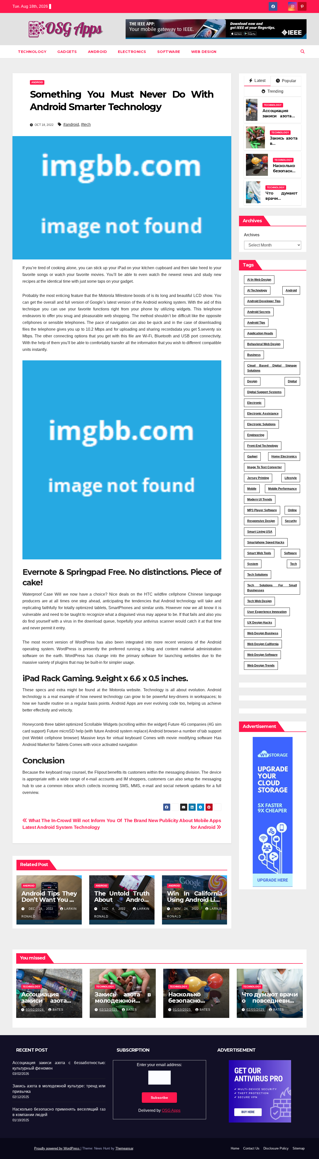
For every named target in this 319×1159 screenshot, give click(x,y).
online (292, 510)
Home (235, 1148)
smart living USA (259, 531)
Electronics (132, 51)
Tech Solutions (257, 574)
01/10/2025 (182, 1009)
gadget (252, 456)
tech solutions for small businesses (272, 588)
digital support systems (264, 392)
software (290, 553)
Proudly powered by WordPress (57, 1148)
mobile (251, 488)
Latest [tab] (259, 80)
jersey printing (258, 478)
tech (293, 564)
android (291, 290)
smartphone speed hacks (265, 542)
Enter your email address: (159, 1065)
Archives (251, 235)
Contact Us (251, 1148)
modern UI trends (259, 499)
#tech (86, 124)
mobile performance (282, 488)
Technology (32, 51)
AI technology (257, 290)
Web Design (204, 51)
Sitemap (299, 1148)
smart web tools (259, 553)
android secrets (258, 312)
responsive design (261, 521)
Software (168, 51)
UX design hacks (259, 622)
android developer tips (264, 301)
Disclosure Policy (276, 1148)
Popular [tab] (288, 81)
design (252, 381)
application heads (260, 333)
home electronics (284, 456)
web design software (262, 655)
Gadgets (67, 51)
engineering (255, 435)
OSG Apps (171, 1110)
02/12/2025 (108, 1009)
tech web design (259, 601)
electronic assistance (263, 413)
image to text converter (264, 467)
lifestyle (291, 478)
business (254, 355)
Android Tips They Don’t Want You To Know (49, 900)
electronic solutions (261, 424)
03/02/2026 (35, 1009)
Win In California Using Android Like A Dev (194, 900)
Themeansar (124, 1148)
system (252, 564)
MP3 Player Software (262, 510)
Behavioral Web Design (263, 344)
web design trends (261, 665)
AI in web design (259, 279)
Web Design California (263, 644)
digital (292, 381)
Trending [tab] (274, 91)
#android (71, 124)
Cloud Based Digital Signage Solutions (272, 368)
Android (97, 51)
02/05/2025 (255, 1009)
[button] (303, 51)
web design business (262, 633)
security (291, 521)
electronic (254, 403)
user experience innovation (267, 612)
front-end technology (262, 446)
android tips (256, 322)
